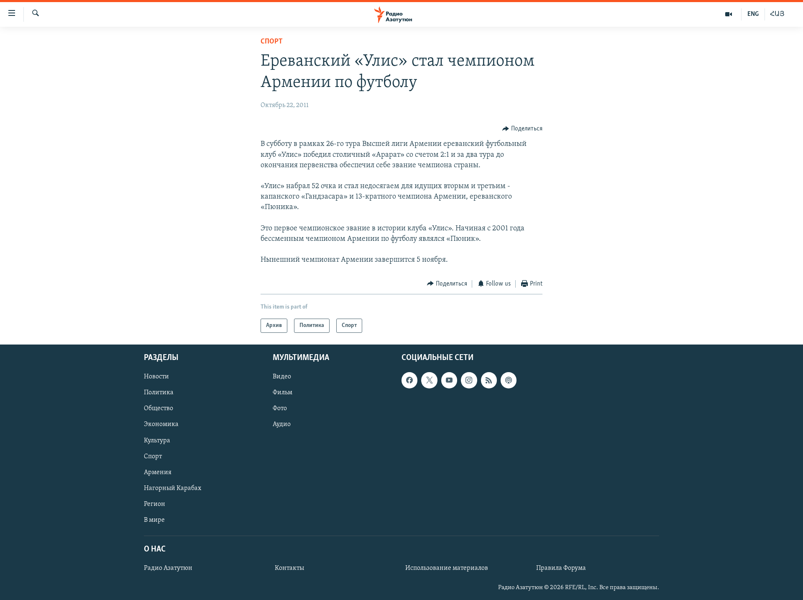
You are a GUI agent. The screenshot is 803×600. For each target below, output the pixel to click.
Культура (157, 440)
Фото (280, 409)
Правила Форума (561, 568)
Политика (159, 393)
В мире (154, 520)
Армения (157, 472)
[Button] (522, 128)
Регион (154, 504)
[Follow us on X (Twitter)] (429, 380)
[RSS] (489, 380)
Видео (282, 376)
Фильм (282, 393)
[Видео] (729, 14)
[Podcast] (509, 380)
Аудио (282, 424)
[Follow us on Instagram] (469, 380)
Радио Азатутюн (168, 568)
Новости (156, 376)
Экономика (161, 424)
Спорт (272, 42)
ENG (753, 14)
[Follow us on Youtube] (449, 380)
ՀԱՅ (777, 14)
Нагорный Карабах (172, 488)
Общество (158, 409)
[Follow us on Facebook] (409, 380)
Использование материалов (446, 568)
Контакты (289, 568)
